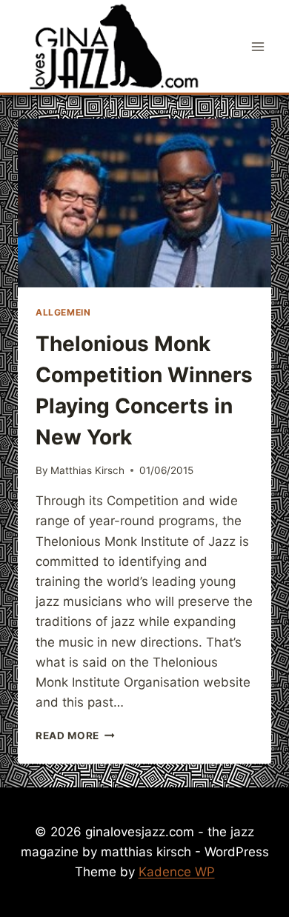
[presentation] (144, 203)
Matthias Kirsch (87, 470)
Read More (75, 735)
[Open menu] (257, 46)
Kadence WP (177, 871)
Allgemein (63, 312)
